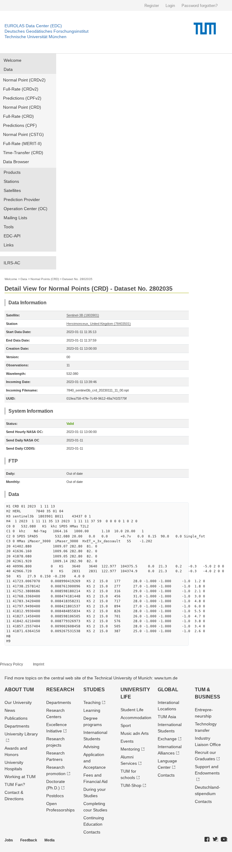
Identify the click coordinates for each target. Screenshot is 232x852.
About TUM (19, 689)
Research (60, 689)
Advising (91, 746)
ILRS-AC (12, 262)
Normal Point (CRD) (22, 107)
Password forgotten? (200, 5)
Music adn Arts (135, 733)
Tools (9, 226)
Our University (18, 702)
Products (12, 172)
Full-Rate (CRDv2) (20, 89)
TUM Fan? (15, 784)
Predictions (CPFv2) (22, 98)
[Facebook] (207, 839)
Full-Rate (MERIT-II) (22, 143)
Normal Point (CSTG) (23, 134)
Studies (94, 689)
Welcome (12, 60)
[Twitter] (215, 839)
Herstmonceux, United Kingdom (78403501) (98, 323)
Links (9, 245)
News (10, 710)
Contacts (91, 832)
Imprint (38, 664)
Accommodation (136, 717)
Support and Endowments (207, 769)
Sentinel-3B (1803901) (82, 315)
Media (49, 840)
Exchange (167, 738)
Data (8, 69)
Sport (126, 725)
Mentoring (130, 749)
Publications (16, 718)
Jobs (9, 840)
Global (168, 689)
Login (170, 5)
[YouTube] (224, 839)
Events (127, 741)
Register (151, 5)
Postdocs (55, 795)
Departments (17, 726)
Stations (11, 181)
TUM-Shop (131, 785)
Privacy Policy (11, 664)
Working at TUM (20, 776)
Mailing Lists (15, 217)
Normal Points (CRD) (45, 279)
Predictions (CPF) (20, 125)
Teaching (92, 702)
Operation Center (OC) (25, 208)
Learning (91, 710)
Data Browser (16, 161)
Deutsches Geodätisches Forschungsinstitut (47, 31)
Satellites (12, 190)
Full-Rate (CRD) (18, 116)
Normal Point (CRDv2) (24, 80)
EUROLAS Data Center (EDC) (33, 25)
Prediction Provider (22, 199)
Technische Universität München (35, 36)
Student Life (132, 709)
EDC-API (12, 235)
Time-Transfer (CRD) (23, 152)
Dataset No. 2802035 (77, 279)
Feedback (28, 840)
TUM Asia (167, 716)
